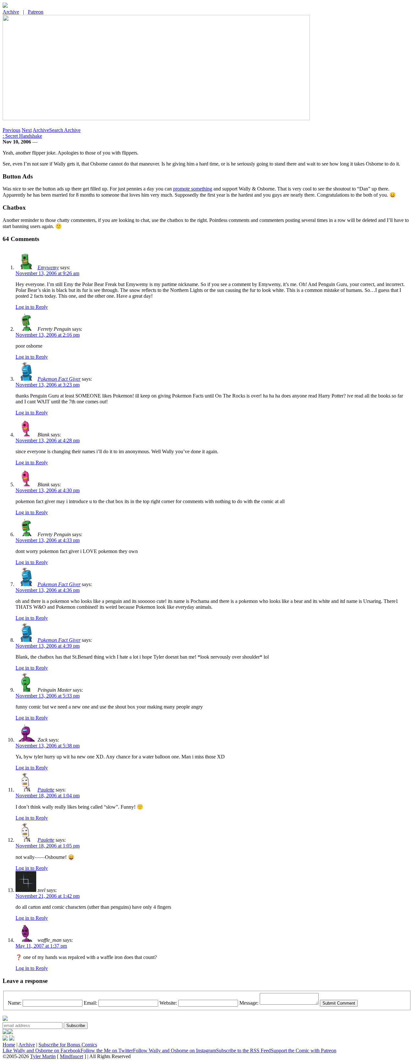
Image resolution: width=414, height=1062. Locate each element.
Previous (11, 130)
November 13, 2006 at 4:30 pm (48, 490)
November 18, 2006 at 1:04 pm (48, 795)
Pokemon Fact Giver (59, 379)
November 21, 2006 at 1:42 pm (48, 896)
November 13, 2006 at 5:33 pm (48, 695)
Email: (90, 1003)
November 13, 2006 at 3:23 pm (48, 384)
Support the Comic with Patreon (303, 1050)
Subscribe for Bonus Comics (67, 1044)
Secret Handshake (22, 136)
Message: (248, 1003)
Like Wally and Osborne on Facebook (42, 1050)
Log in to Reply (32, 307)
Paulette (46, 789)
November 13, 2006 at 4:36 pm (48, 590)
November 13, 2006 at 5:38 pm (48, 745)
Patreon (35, 12)
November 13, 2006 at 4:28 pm (48, 440)
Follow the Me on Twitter (107, 1050)
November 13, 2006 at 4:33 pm (48, 540)
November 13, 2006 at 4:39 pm (48, 646)
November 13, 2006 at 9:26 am (47, 273)
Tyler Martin (43, 1056)
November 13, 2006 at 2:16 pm (48, 335)
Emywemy (48, 267)
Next (27, 130)
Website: (168, 1003)
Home (9, 1044)
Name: (14, 1003)
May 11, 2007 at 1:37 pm (41, 946)
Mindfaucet (71, 1056)
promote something (192, 188)
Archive (11, 12)
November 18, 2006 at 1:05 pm (48, 845)
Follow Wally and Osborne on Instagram (174, 1050)
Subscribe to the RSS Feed (243, 1050)
